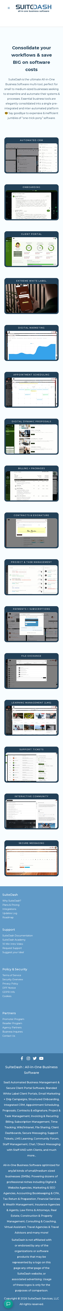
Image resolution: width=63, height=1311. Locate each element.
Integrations (9, 909)
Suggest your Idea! (13, 952)
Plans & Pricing (10, 904)
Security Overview (12, 979)
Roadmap (8, 917)
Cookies (6, 996)
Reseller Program (12, 1023)
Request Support (12, 948)
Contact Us (8, 1035)
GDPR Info (8, 992)
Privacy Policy (10, 983)
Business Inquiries (12, 1031)
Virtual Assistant (15, 1227)
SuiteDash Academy (14, 939)
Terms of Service (11, 975)
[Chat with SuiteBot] (8, 1303)
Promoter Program (13, 1019)
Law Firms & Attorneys (35, 1210)
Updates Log (9, 913)
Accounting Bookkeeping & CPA (38, 1193)
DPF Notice (9, 987)
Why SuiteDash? (11, 900)
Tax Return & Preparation (19, 1198)
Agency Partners (11, 1027)
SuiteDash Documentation (17, 935)
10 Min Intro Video (12, 944)
